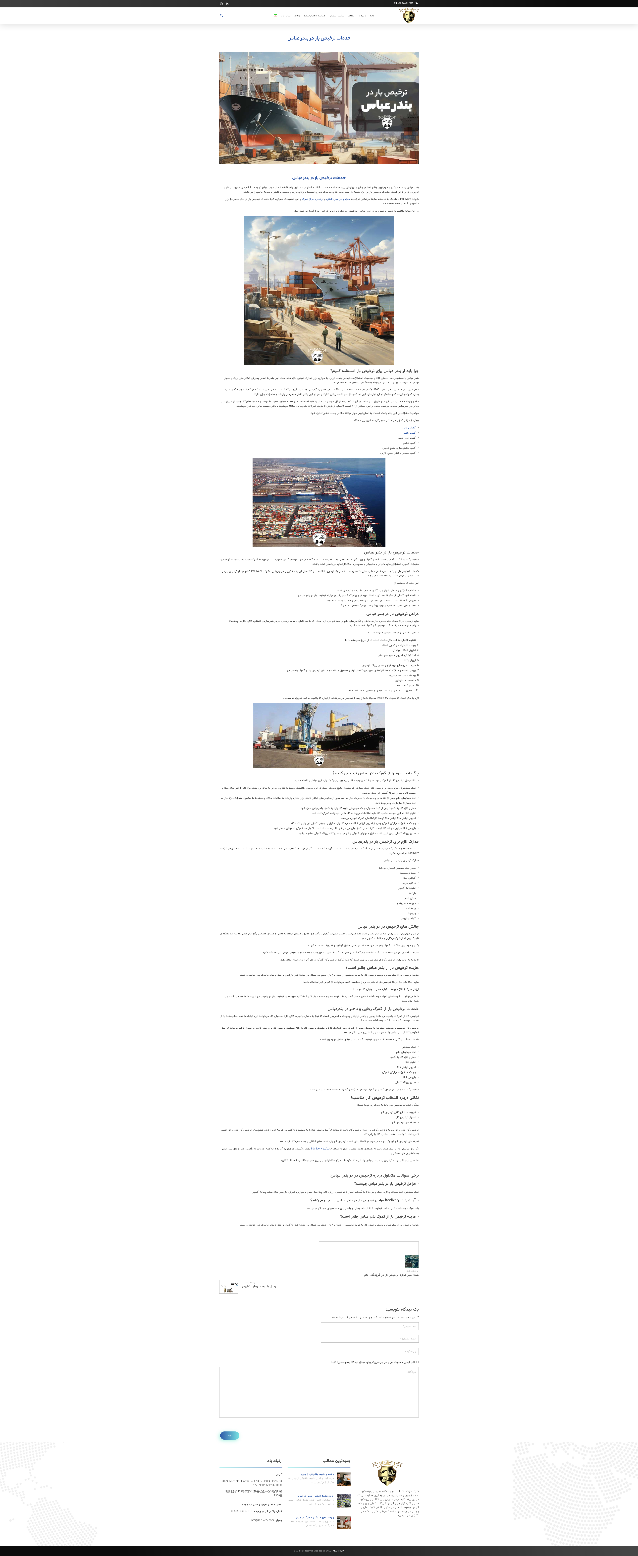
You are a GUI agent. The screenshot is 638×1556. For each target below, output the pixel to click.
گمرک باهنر (409, 433)
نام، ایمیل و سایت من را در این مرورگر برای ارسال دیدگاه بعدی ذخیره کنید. (372, 1362)
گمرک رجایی (409, 428)
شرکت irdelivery (320, 1149)
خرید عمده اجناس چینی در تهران (315, 1496)
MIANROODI (338, 1551)
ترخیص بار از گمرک (312, 199)
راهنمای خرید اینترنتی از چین (317, 1474)
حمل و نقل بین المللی (338, 199)
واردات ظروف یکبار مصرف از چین (315, 1517)
